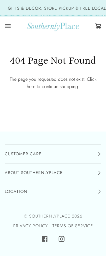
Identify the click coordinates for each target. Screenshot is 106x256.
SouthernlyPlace (50, 216)
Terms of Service (72, 226)
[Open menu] (9, 26)
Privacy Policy (30, 226)
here (31, 86)
